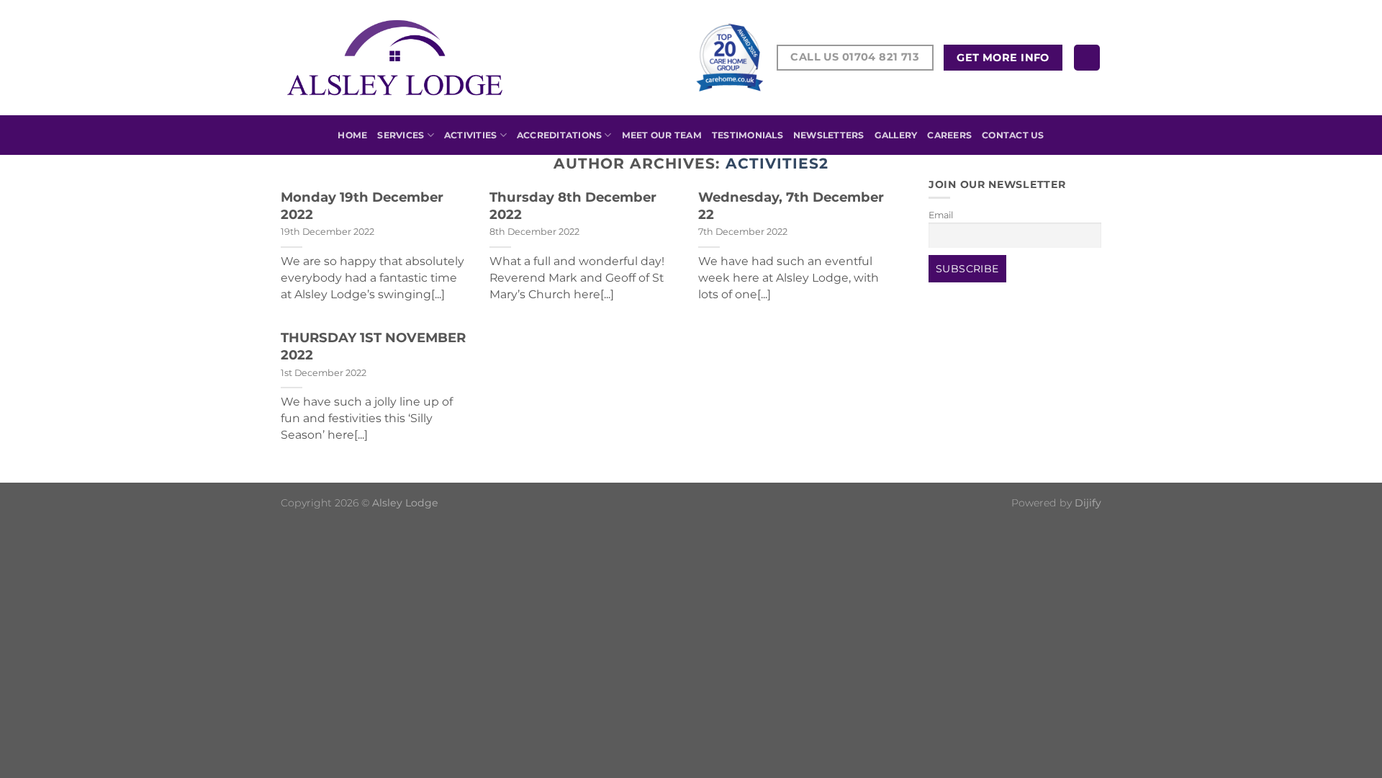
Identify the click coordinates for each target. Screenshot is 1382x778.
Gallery (896, 135)
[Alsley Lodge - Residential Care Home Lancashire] (395, 58)
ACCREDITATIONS (559, 135)
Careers (949, 135)
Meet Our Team (662, 135)
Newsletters (828, 135)
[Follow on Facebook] (1087, 58)
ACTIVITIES (470, 135)
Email (941, 215)
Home (352, 135)
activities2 (777, 163)
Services (400, 135)
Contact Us (1013, 135)
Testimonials (747, 135)
